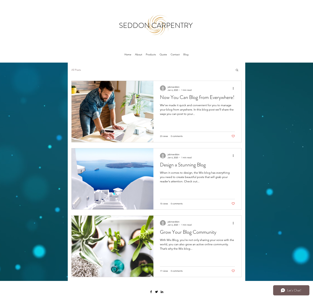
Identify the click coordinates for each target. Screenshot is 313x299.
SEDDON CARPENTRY (156, 25)
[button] (237, 70)
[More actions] (234, 88)
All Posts (76, 69)
